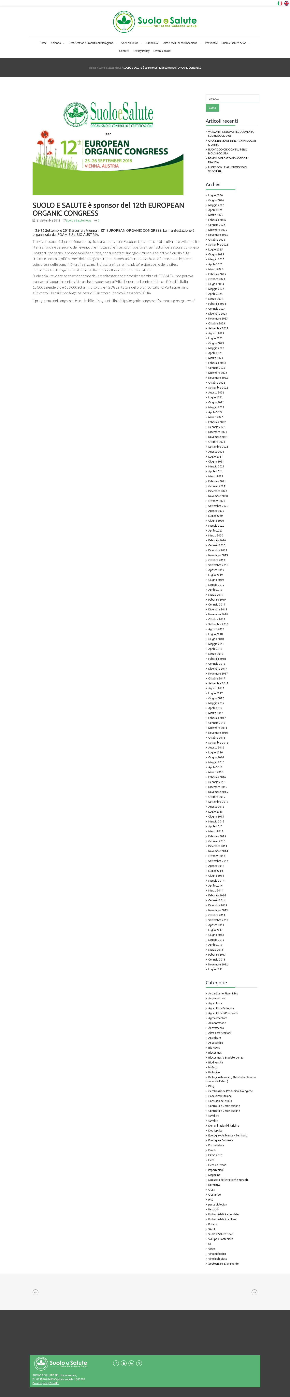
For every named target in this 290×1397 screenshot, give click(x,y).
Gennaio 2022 (216, 427)
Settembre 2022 (218, 387)
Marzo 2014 (215, 890)
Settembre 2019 (218, 565)
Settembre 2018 (218, 624)
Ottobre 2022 (216, 382)
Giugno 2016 (216, 757)
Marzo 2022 (215, 417)
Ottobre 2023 (216, 323)
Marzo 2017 (215, 713)
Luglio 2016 (215, 752)
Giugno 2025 (216, 254)
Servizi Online (129, 43)
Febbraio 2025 (217, 274)
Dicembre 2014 (217, 846)
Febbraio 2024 (217, 303)
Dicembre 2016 (217, 727)
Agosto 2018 (216, 629)
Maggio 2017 (216, 703)
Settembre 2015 (218, 801)
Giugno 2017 (216, 698)
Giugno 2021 (216, 461)
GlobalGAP (152, 43)
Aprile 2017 (215, 708)
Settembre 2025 (218, 244)
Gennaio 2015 (216, 841)
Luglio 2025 (215, 249)
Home (43, 43)
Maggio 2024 (216, 289)
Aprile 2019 (215, 589)
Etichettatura (216, 1145)
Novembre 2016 (218, 732)
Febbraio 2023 (217, 362)
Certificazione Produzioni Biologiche (91, 43)
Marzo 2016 (215, 772)
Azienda (56, 43)
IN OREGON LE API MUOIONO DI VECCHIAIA (227, 169)
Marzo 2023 (215, 358)
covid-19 (213, 1115)
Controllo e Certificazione (224, 1105)
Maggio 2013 (216, 939)
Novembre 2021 (218, 436)
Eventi (212, 1150)
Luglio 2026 (215, 195)
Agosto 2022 (216, 392)
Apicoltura (214, 1037)
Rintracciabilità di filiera (222, 1219)
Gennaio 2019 (216, 604)
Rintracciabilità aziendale (223, 1214)
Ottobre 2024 (216, 279)
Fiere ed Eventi (217, 1165)
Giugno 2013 (216, 934)
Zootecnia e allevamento (223, 1263)
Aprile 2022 (215, 412)
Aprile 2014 (215, 885)
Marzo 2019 (215, 594)
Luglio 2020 (215, 515)
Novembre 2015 (218, 791)
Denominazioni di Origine (223, 1125)
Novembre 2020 (218, 496)
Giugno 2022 (216, 402)
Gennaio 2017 (216, 722)
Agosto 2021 (216, 451)
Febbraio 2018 (217, 658)
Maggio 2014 (216, 880)
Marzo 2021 (215, 476)
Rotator (212, 1224)
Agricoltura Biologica (221, 1008)
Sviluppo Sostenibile (220, 1239)
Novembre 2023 (218, 318)
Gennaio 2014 (216, 900)
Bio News (214, 1047)
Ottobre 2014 (216, 856)
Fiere (211, 1160)
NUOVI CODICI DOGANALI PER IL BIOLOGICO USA (227, 151)
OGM (211, 1189)
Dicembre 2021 (217, 432)
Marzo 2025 (215, 269)
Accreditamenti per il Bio (223, 993)
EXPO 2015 (215, 1155)
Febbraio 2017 (217, 718)
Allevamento (216, 1028)
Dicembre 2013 (217, 905)
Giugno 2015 (216, 816)
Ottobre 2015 (216, 796)
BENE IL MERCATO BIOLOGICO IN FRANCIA (228, 160)
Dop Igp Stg (215, 1130)
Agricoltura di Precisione (223, 1013)
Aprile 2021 (215, 471)
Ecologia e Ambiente (220, 1140)
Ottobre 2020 (216, 501)
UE (210, 1244)
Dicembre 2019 (217, 550)
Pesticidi (213, 1209)
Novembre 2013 (218, 910)
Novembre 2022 (218, 377)
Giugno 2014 (216, 875)
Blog (211, 1086)
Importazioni (216, 1170)
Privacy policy (41, 1383)
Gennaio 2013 (216, 959)
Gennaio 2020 (216, 545)
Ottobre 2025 (216, 239)
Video (211, 1248)
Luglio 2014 (215, 870)
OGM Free (214, 1194)
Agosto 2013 (216, 925)
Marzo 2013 (215, 949)
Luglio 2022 (215, 397)
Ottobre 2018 (216, 619)
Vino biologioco (217, 1258)
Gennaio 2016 (216, 782)
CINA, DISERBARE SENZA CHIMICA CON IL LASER (232, 142)
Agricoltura (215, 1003)
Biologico (214, 1072)
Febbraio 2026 (217, 219)
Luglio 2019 (215, 575)
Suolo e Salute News (110, 67)
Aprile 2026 (215, 210)
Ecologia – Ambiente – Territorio (227, 1135)
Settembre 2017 (218, 683)
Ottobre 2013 (216, 915)
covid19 (213, 1120)
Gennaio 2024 (216, 308)
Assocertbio (215, 1042)
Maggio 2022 (216, 407)
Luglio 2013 (215, 930)
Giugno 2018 (216, 639)
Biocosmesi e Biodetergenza (225, 1057)
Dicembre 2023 (217, 313)
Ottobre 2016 (216, 737)
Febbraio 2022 (217, 422)
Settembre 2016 (218, 742)
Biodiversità (215, 1062)
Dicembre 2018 (217, 609)
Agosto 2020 (216, 510)
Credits (54, 1383)
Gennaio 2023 (216, 367)
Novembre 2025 (218, 234)
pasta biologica (217, 1204)
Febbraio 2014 (217, 895)
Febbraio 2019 (217, 599)
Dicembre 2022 (217, 372)
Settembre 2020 (218, 505)
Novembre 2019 (218, 555)
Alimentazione (217, 1023)
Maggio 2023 (216, 348)
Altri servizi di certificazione (180, 43)
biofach (212, 1067)
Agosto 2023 (216, 333)
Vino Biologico (217, 1253)
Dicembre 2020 (217, 491)
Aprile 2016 (215, 767)
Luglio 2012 (215, 969)
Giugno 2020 (216, 520)
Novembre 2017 (218, 673)
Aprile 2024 (215, 293)
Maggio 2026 (216, 205)
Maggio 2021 (216, 466)
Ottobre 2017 (216, 678)
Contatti (124, 50)
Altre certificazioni (219, 1032)
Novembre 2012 (218, 964)
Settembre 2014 (218, 860)
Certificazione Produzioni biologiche (230, 1091)
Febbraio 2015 (217, 836)
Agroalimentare (217, 1018)
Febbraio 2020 (217, 540)
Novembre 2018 (218, 614)
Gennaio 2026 (216, 224)
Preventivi (211, 43)
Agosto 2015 (216, 806)
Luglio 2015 (215, 811)
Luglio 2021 (215, 456)
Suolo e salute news (234, 43)
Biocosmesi (215, 1052)
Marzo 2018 (215, 653)
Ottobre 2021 (216, 441)
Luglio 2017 (215, 693)
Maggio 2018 (216, 644)
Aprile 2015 (215, 826)
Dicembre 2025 (217, 229)
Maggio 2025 (216, 259)
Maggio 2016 (216, 762)
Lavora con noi (162, 50)
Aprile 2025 (215, 264)
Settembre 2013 (218, 920)
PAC (210, 1199)
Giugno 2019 (216, 579)
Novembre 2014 (218, 851)
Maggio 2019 (216, 584)
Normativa (214, 1184)
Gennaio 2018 (216, 663)
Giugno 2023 (216, 343)
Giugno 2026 (216, 200)
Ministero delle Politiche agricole (228, 1179)
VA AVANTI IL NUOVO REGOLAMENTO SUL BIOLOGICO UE (231, 133)
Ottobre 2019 (216, 560)
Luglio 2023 (215, 338)
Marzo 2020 (215, 535)
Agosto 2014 (216, 865)
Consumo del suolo (220, 1101)
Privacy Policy (141, 50)
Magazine (214, 1174)
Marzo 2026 (215, 215)
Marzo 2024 (215, 298)
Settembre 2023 (218, 328)
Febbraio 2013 (217, 954)
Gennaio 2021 (216, 486)
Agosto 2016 (216, 747)
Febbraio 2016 (217, 777)
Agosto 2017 (216, 688)
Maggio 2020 (216, 525)
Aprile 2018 (215, 648)
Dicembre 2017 (217, 668)
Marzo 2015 (215, 831)
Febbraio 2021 (217, 481)
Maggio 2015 (216, 821)
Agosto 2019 (216, 570)
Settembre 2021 (218, 446)
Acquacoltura (216, 998)
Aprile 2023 (215, 353)
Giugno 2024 (216, 284)
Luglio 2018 (215, 634)
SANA (211, 1229)
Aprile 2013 (215, 944)
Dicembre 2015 (217, 787)
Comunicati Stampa (220, 1096)
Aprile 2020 (215, 530)
